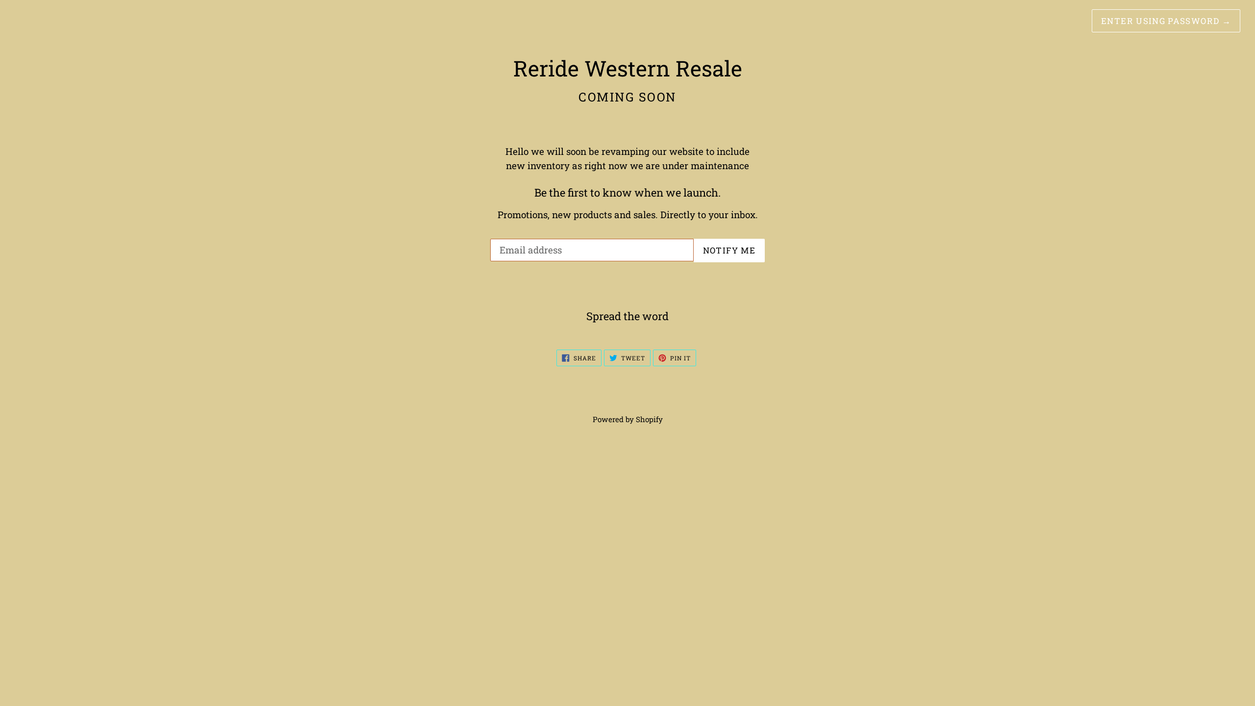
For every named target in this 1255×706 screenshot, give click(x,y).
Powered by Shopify (628, 419)
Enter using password (1166, 20)
